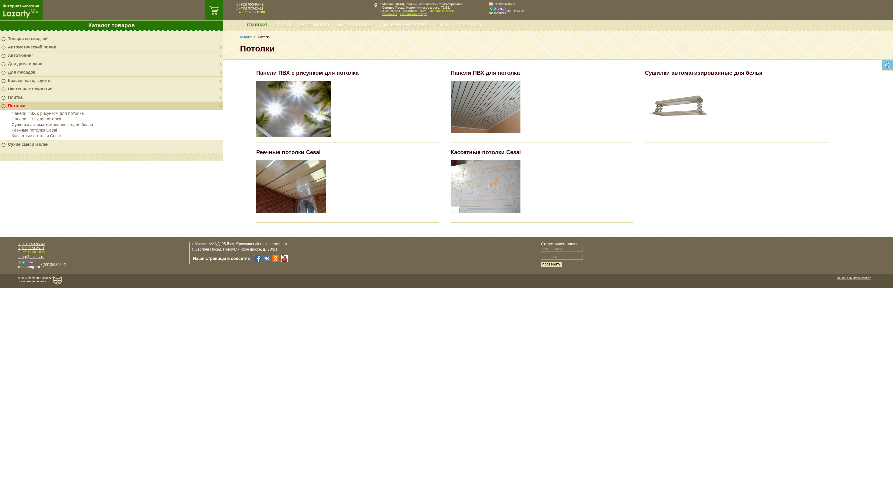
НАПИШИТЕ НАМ (414, 11)
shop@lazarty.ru (505, 4)
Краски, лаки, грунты (29, 80)
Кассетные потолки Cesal (36, 135)
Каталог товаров (111, 25)
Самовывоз (389, 14)
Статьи (282, 25)
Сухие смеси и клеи (28, 144)
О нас (442, 25)
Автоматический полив (32, 47)
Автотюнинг (20, 55)
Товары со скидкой (28, 38)
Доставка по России (442, 11)
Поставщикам (356, 25)
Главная (257, 25)
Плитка (15, 97)
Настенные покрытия (30, 89)
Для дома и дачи (25, 63)
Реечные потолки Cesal (34, 130)
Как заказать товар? (413, 14)
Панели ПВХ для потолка (36, 119)
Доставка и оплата (404, 25)
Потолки (16, 105)
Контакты (468, 25)
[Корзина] (214, 10)
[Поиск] (887, 65)
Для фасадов (22, 72)
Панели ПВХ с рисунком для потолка (48, 113)
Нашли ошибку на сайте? (854, 278)
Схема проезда (390, 11)
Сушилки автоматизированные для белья (52, 124)
